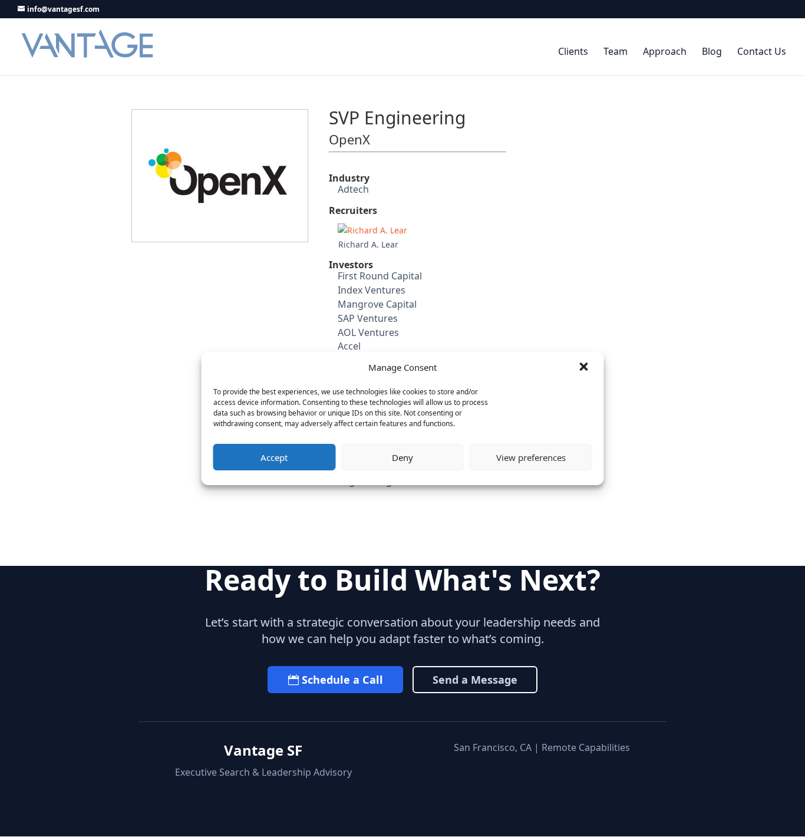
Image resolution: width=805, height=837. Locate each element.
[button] (585, 368)
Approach (665, 52)
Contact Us (761, 52)
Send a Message (475, 680)
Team (615, 52)
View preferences (531, 457)
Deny (402, 457)
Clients (573, 52)
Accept (274, 457)
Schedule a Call (342, 680)
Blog (712, 52)
